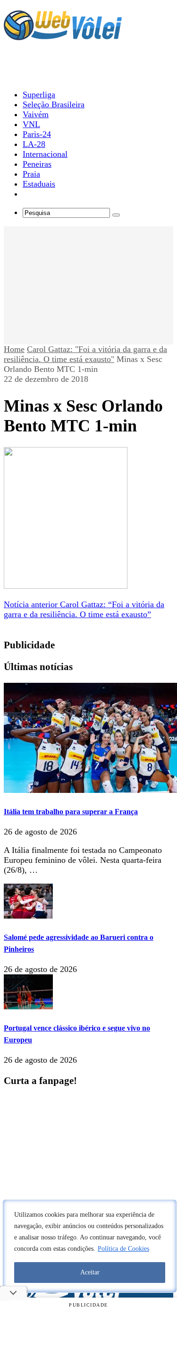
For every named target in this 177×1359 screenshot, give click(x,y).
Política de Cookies (123, 1248)
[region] (89, 1246)
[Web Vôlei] (63, 36)
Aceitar (90, 1272)
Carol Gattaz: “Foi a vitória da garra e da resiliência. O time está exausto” (84, 609)
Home (14, 349)
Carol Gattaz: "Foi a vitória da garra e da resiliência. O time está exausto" (85, 354)
